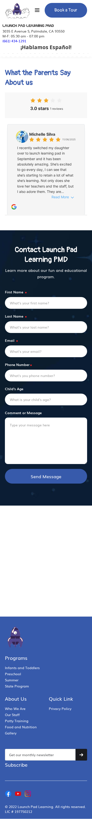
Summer (11, 679)
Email (11, 340)
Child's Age (14, 388)
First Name (16, 291)
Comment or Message (23, 412)
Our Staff (12, 714)
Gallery (10, 732)
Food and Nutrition (21, 726)
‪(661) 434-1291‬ (14, 40)
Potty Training (16, 720)
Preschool (13, 673)
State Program (17, 686)
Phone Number (18, 364)
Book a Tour (65, 10)
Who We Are (15, 708)
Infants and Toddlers (22, 667)
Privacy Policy (60, 708)
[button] (37, 10)
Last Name (16, 316)
